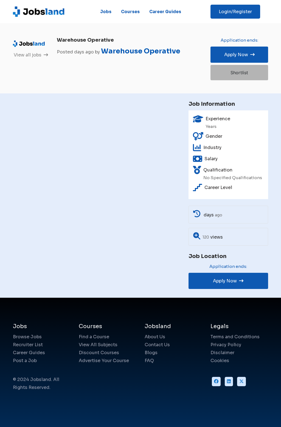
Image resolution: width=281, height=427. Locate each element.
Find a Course (94, 337)
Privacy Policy (225, 345)
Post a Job (25, 360)
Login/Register (235, 12)
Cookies (219, 360)
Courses (130, 11)
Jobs (105, 11)
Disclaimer (222, 353)
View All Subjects (98, 345)
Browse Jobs (27, 337)
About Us (155, 337)
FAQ (149, 360)
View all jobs (28, 55)
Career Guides (165, 11)
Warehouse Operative (140, 51)
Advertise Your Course (104, 360)
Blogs (151, 353)
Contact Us (157, 345)
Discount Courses (99, 353)
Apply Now (236, 55)
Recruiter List (28, 345)
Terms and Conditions (235, 337)
